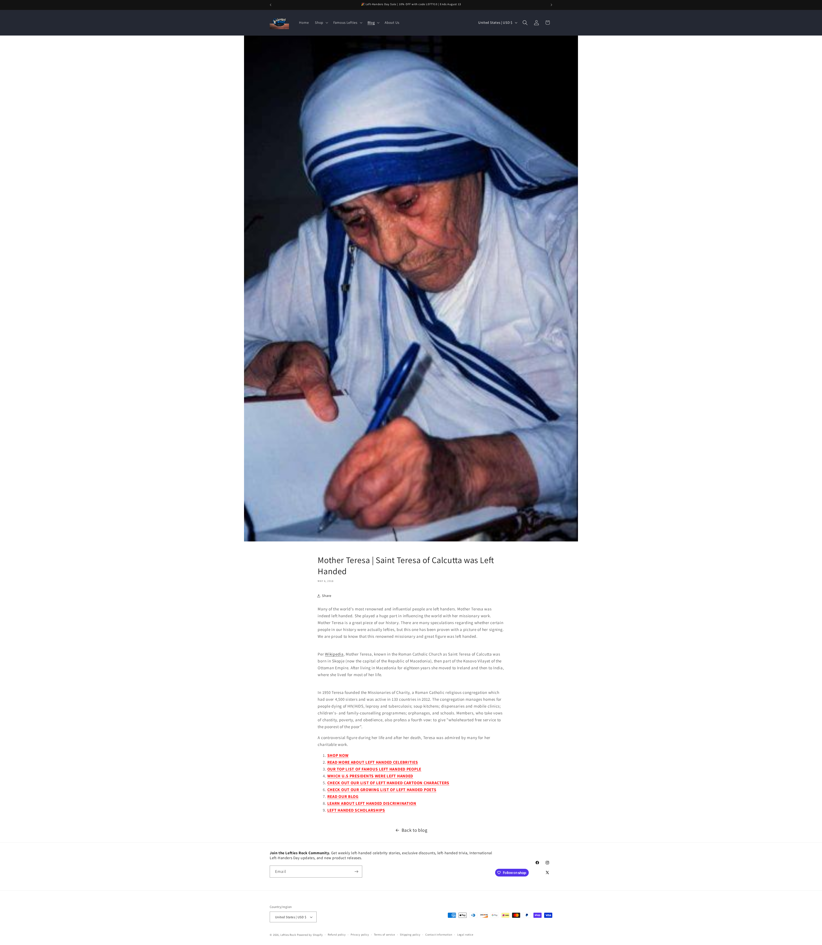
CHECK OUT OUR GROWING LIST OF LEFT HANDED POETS (381, 789)
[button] (321, 22)
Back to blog (414, 830)
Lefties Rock (288, 935)
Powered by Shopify (310, 935)
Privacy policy (360, 934)
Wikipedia (334, 654)
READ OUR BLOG (343, 796)
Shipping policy (410, 934)
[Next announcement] (551, 5)
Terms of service (384, 934)
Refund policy (337, 934)
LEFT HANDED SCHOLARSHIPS (356, 810)
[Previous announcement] (270, 5)
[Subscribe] (356, 872)
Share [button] (326, 595)
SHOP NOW (338, 755)
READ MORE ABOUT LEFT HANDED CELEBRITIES (372, 762)
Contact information (438, 934)
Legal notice (465, 934)
